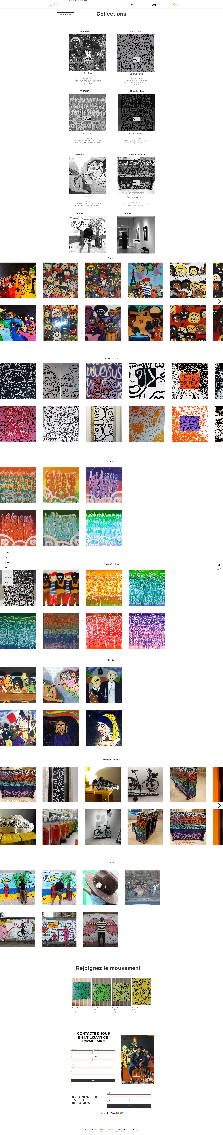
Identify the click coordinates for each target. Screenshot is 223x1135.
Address (96, 1056)
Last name (96, 1049)
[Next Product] (153, 992)
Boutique (7, 583)
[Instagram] (219, 569)
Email (73, 1056)
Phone (72, 1064)
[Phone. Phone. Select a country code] (74, 1067)
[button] (154, 5)
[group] (111, 996)
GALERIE (8, 557)
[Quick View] (81, 992)
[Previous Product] (70, 992)
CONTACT (8, 578)
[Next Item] (219, 301)
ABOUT (7, 567)
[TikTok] (219, 565)
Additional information (77, 1071)
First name (74, 1049)
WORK (7, 562)
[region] (88, 53)
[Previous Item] (4, 402)
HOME (7, 552)
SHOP (7, 572)
